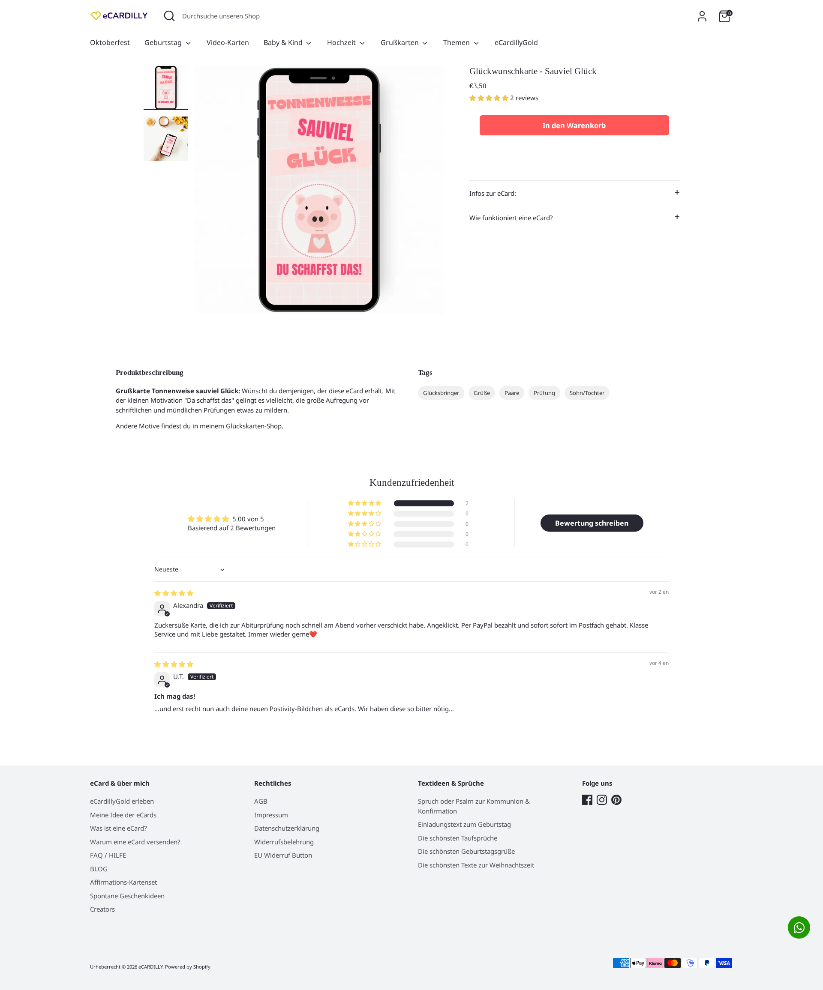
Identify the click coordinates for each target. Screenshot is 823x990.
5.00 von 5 (248, 518)
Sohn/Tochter (587, 393)
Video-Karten (228, 42)
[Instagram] (602, 800)
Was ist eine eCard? (118, 828)
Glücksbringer (441, 393)
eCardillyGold (516, 42)
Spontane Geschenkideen (127, 895)
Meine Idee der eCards (123, 815)
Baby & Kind (284, 42)
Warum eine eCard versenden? (135, 841)
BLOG (99, 868)
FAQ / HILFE (108, 855)
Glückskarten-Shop (254, 426)
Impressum (271, 815)
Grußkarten (401, 42)
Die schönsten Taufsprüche (457, 838)
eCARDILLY (150, 966)
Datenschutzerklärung (286, 828)
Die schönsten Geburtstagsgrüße (466, 851)
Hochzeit (342, 42)
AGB (260, 801)
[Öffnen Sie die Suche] (169, 15)
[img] (173, 593)
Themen (457, 42)
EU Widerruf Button (283, 855)
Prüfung (544, 393)
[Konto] (702, 16)
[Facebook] (587, 800)
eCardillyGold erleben (122, 801)
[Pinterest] (616, 800)
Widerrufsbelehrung (284, 841)
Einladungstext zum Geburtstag (464, 824)
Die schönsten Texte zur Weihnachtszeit (476, 865)
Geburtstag (163, 42)
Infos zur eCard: (492, 193)
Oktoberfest (110, 42)
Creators (102, 909)
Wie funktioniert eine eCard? (511, 217)
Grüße (482, 393)
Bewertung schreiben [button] (591, 523)
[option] (319, 193)
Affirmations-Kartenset (123, 882)
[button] (489, 97)
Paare (512, 393)
